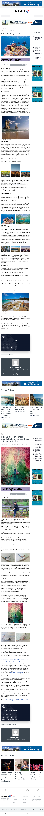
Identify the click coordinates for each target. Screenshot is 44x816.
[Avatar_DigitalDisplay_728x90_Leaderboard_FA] (15, 59)
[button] (42, 11)
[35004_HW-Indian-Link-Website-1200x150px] (22, 3)
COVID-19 (10, 354)
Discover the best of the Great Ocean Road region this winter (6, 411)
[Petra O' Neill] (2, 31)
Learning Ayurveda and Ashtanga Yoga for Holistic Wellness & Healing (38, 39)
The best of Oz (9, 331)
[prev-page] (1, 419)
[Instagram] (33, 809)
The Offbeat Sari (38, 44)
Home (2, 28)
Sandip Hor (17, 411)
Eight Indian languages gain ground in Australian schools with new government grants (37, 800)
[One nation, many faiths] (22, 400)
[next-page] (3, 419)
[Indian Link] (22, 11)
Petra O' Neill (5, 30)
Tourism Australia (16, 184)
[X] (40, 809)
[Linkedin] (35, 809)
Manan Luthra (32, 415)
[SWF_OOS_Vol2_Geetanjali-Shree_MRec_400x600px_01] (37, 73)
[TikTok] (39, 809)
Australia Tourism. (4, 354)
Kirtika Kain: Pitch (38, 53)
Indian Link (2, 417)
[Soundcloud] (37, 809)
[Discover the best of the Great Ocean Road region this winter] (7, 400)
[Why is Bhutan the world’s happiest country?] (36, 400)
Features (4, 28)
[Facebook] (31, 809)
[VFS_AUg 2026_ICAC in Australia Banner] (22, 22)
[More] (26, 65)
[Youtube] (42, 809)
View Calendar (34, 60)
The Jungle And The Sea (38, 58)
